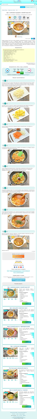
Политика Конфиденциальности (18, 416)
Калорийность (18, 14)
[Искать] (34, 4)
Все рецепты (23, 7)
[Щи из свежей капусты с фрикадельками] (10, 332)
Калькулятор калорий (13, 412)
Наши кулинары (22, 413)
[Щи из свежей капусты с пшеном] (10, 395)
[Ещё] (34, 7)
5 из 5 (21, 262)
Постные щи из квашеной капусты (18, 368)
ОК (19, 415)
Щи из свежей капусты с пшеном (18, 390)
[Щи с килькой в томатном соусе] (10, 313)
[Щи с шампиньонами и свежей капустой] (10, 293)
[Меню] (1, 1)
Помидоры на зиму (29, 7)
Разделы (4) (30, 14)
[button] (24, 19)
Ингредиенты (13, 14)
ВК (17, 415)
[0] (20, 18)
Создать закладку (19, 256)
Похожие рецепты (8, 14)
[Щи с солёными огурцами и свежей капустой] (18, 28)
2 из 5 (17, 262)
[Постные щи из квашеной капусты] (10, 374)
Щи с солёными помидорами (19, 346)
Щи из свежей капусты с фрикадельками (18, 326)
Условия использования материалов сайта (18, 417)
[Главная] (17, 1)
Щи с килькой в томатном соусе (18, 308)
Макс (21, 415)
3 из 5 (18, 262)
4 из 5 (20, 262)
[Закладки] (34, 1)
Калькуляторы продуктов (22, 412)
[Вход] (36, 1)
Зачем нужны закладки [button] (18, 258)
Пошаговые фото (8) (24, 14)
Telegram (24, 415)
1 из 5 (15, 262)
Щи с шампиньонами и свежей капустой (19, 287)
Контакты (13, 413)
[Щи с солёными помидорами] (10, 352)
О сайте (17, 413)
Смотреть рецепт (26, 303)
